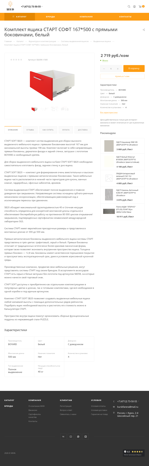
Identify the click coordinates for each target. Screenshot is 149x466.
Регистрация (65, 406)
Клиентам (66, 400)
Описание (13, 130)
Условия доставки (99, 410)
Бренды (8, 406)
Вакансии (33, 410)
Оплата (66, 130)
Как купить (48, 130)
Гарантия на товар (99, 414)
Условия (96, 400)
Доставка (82, 130)
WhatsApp (78, 436)
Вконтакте (63, 436)
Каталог (9, 400)
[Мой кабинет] (134, 7)
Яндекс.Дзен (86, 436)
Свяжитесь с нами (68, 414)
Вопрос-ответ (66, 410)
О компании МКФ (37, 406)
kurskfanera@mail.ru (127, 406)
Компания (35, 400)
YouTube (71, 436)
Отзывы (30, 130)
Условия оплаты (98, 406)
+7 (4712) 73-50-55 (31, 6)
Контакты (33, 421)
